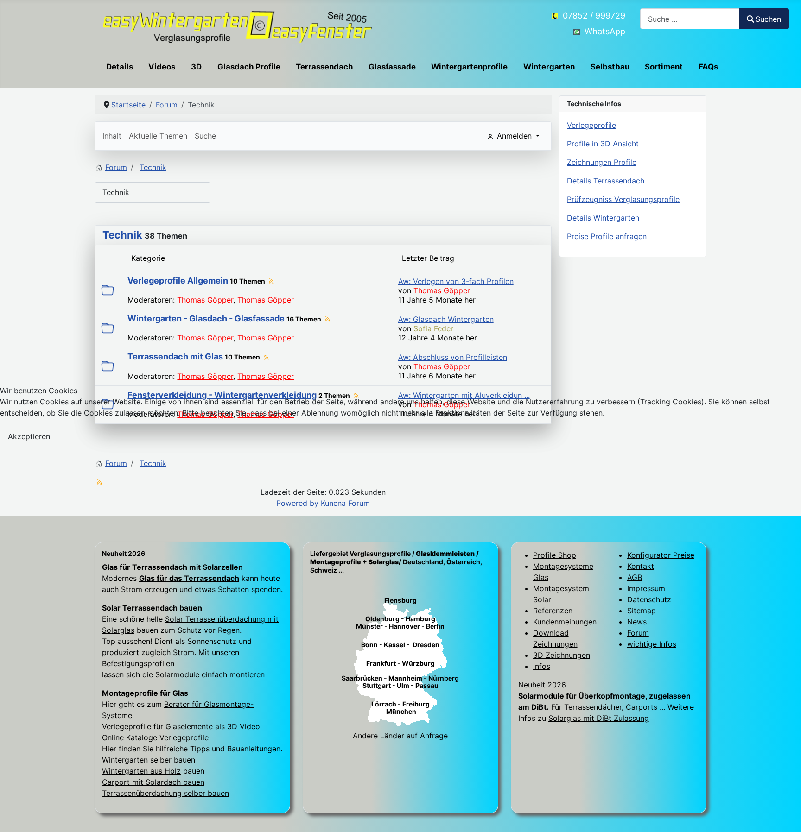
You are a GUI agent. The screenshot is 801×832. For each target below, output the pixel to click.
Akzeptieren (29, 436)
